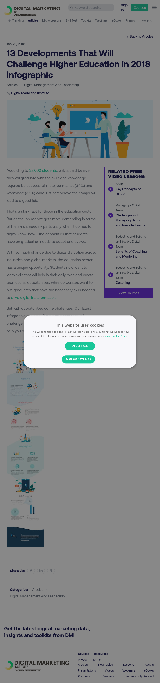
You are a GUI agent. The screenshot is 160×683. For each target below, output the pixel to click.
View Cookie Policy (116, 336)
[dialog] (80, 341)
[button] (80, 359)
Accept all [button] (80, 346)
